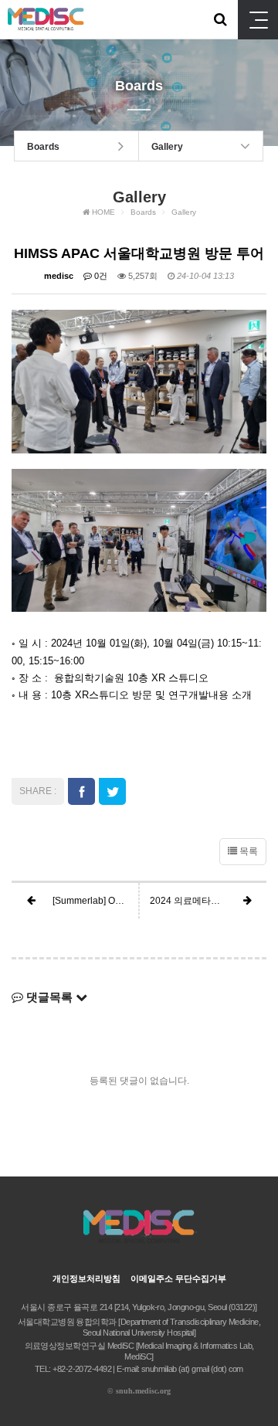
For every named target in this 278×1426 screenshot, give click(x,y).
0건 (99, 275)
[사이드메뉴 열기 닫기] (258, 19)
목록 (247, 851)
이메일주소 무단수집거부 (178, 1278)
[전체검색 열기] (220, 19)
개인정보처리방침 (86, 1278)
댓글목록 (49, 996)
